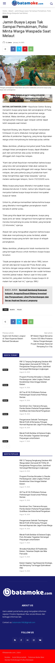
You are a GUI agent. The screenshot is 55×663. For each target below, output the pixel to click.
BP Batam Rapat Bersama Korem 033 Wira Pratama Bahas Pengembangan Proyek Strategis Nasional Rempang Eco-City (41, 341)
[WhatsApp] (30, 48)
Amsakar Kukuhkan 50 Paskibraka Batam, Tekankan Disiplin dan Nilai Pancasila (33, 551)
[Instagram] (33, 640)
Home (5, 11)
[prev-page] (4, 446)
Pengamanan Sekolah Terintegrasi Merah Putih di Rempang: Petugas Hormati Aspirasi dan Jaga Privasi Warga (36, 422)
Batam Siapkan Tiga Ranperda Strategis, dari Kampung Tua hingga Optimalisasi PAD (36, 565)
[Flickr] (27, 640)
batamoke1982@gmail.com (23, 622)
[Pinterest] (25, 48)
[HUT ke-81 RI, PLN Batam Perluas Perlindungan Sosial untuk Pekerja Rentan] (10, 396)
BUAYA (12, 310)
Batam (11, 11)
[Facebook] (13, 48)
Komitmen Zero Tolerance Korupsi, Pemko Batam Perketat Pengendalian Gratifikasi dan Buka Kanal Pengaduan (35, 408)
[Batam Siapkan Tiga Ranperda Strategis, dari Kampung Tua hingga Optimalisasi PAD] (10, 567)
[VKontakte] (40, 640)
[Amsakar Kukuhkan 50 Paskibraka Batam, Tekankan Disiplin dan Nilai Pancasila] (10, 553)
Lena (10, 42)
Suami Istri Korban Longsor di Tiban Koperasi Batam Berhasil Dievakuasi (14, 338)
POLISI (19, 310)
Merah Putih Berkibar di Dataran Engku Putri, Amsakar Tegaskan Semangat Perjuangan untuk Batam (35, 435)
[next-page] (8, 446)
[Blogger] (14, 640)
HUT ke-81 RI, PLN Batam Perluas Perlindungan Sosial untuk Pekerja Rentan (33, 394)
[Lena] (4, 42)
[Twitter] (19, 48)
